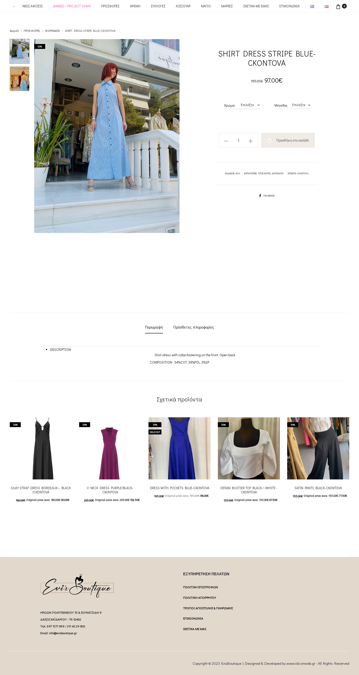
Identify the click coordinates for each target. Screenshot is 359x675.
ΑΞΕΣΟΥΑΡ (183, 6)
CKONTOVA (303, 173)
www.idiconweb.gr (300, 663)
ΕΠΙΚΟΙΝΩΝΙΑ (289, 6)
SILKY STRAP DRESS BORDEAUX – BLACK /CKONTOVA (41, 490)
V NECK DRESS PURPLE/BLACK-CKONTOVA (110, 490)
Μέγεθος (281, 105)
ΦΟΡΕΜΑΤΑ (52, 31)
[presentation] (13, 448)
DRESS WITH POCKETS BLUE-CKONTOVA (179, 488)
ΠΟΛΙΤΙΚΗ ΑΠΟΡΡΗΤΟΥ (199, 597)
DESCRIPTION (60, 349)
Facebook (269, 195)
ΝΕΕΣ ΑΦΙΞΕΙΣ (32, 6)
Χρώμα (229, 105)
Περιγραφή (154, 327)
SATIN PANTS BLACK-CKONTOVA (318, 488)
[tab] (154, 327)
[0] (338, 6)
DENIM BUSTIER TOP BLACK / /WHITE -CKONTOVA (249, 490)
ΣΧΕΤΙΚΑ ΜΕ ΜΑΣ (194, 629)
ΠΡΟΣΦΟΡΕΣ (110, 6)
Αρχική (14, 31)
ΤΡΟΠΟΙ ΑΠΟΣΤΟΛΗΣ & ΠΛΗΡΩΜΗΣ (208, 608)
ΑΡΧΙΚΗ (135, 6)
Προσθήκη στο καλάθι (292, 140)
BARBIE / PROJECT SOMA (72, 6)
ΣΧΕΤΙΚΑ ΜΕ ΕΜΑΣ (256, 6)
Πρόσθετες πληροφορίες (193, 327)
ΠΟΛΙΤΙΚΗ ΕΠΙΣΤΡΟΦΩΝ (200, 587)
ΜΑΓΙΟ (206, 6)
